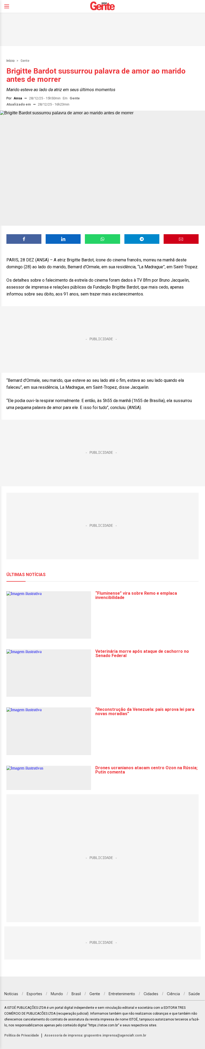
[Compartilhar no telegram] (141, 239)
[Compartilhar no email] (181, 239)
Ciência (173, 993)
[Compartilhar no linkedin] (63, 239)
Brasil (76, 993)
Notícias (11, 993)
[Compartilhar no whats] (102, 239)
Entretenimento (122, 993)
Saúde (194, 993)
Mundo (57, 993)
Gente (25, 61)
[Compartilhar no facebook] (23, 239)
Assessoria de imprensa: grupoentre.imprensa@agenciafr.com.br (95, 1035)
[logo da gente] (102, 6)
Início (10, 61)
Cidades (151, 993)
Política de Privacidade (21, 1035)
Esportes (34, 993)
